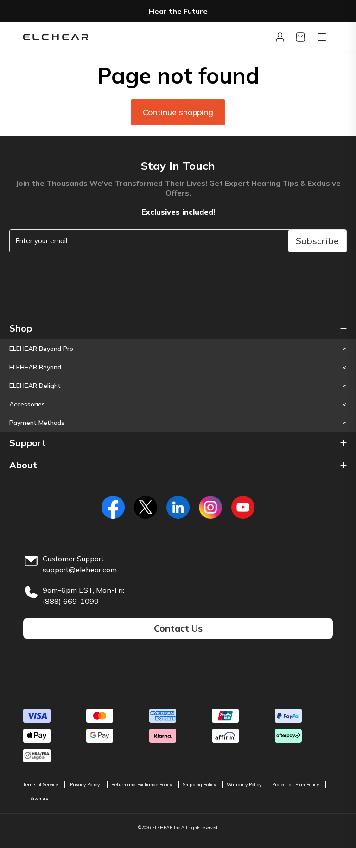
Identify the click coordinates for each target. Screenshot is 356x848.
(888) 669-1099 (71, 601)
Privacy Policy (85, 784)
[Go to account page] (280, 37)
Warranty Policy (244, 784)
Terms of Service (40, 784)
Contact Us (178, 628)
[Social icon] (113, 507)
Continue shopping (178, 112)
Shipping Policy (199, 784)
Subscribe (317, 240)
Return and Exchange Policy (141, 784)
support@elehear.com (80, 569)
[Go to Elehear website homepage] (146, 37)
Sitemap (39, 798)
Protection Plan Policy (295, 784)
